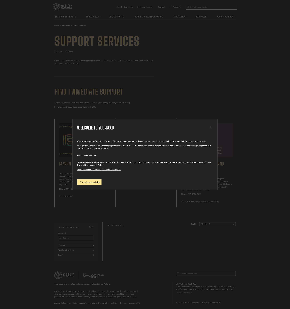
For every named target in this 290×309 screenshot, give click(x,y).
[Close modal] (211, 128)
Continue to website (91, 182)
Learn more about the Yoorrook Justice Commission (99, 170)
